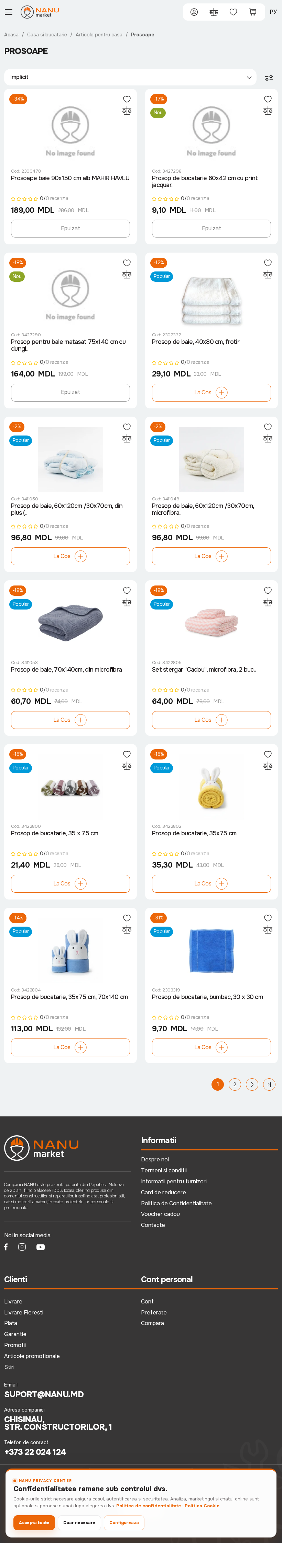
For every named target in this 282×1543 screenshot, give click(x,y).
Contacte (153, 1225)
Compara (152, 1323)
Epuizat (70, 228)
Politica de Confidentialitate (176, 1203)
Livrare (13, 1301)
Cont (147, 1301)
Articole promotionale (32, 1356)
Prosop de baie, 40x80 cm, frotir (195, 342)
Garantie (15, 1334)
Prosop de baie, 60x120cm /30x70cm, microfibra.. (203, 509)
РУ (273, 11)
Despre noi (155, 1159)
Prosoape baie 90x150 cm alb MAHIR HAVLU (70, 178)
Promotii (15, 1345)
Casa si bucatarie (47, 35)
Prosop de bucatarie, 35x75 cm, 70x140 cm (69, 997)
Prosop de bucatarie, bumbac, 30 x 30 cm (207, 997)
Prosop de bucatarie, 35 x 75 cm (54, 833)
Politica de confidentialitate (148, 1506)
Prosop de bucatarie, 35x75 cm (194, 833)
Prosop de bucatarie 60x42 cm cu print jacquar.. (205, 182)
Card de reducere (163, 1192)
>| (269, 1084)
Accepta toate (34, 1522)
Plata (10, 1323)
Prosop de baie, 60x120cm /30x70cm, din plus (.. (67, 509)
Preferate (154, 1312)
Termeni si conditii (164, 1170)
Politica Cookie (202, 1506)
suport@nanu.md (44, 1394)
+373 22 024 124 (35, 1452)
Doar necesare (79, 1522)
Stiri (9, 1367)
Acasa (11, 35)
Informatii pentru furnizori (174, 1181)
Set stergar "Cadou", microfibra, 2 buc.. (204, 669)
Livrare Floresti (23, 1312)
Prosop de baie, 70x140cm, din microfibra (66, 669)
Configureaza (124, 1522)
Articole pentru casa (99, 35)
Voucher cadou (160, 1214)
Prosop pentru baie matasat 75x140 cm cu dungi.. (68, 345)
